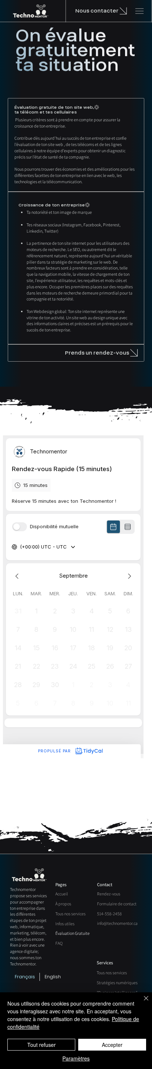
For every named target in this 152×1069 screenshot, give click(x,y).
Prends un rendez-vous (97, 352)
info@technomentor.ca (117, 923)
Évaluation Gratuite (72, 933)
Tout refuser (41, 1044)
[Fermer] (142, 1002)
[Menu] (139, 11)
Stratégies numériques (117, 982)
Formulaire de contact (117, 903)
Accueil (61, 893)
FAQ (59, 943)
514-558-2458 (109, 913)
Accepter (112, 1044)
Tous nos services (70, 913)
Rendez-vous (108, 893)
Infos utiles (65, 923)
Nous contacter (96, 10)
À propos (63, 903)
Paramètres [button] (76, 1058)
